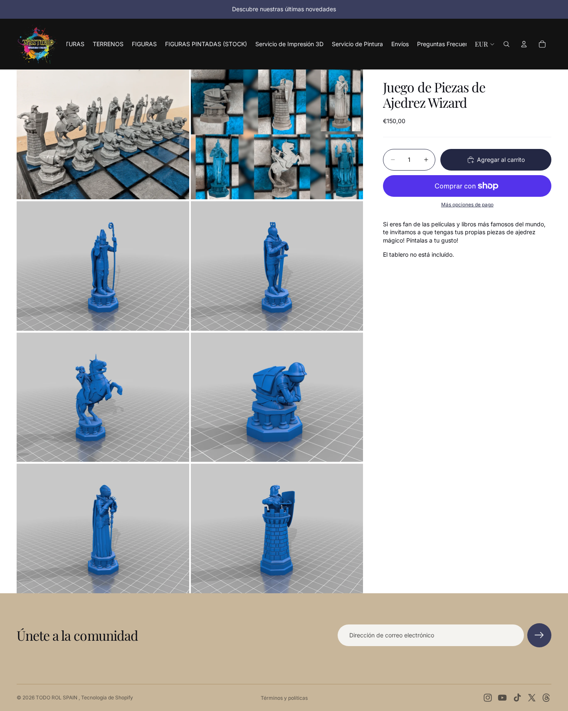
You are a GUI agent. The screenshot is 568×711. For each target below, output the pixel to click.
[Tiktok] (517, 698)
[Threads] (546, 698)
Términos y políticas (284, 698)
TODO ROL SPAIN (57, 697)
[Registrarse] (539, 635)
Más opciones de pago (467, 205)
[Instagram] (488, 698)
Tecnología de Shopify (107, 697)
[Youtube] (502, 698)
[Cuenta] (524, 44)
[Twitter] (532, 698)
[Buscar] (506, 44)
